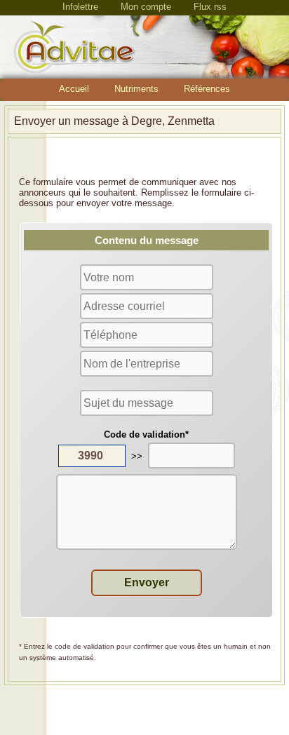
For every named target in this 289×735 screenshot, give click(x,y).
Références (207, 88)
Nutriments (136, 88)
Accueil (74, 88)
